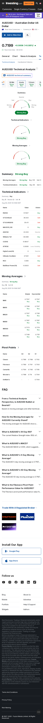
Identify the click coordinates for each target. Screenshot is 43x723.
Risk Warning (6, 708)
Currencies (7, 9)
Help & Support (29, 604)
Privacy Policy (7, 700)
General (5, 56)
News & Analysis (28, 56)
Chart (15, 56)
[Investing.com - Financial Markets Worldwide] (14, 3)
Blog (3, 595)
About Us (27, 595)
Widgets (5, 609)
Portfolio (5, 604)
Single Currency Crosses (24, 9)
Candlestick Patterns (25, 62)
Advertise (27, 600)
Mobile (4, 600)
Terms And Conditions (10, 692)
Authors (26, 609)
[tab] (11, 84)
